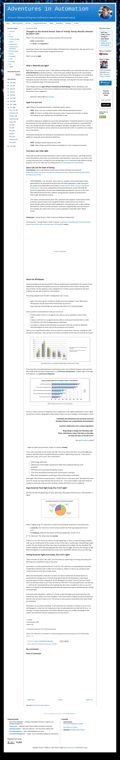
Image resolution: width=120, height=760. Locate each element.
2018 (11, 101)
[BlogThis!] (62, 641)
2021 (11, 92)
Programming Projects (40, 23)
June (10, 128)
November (12, 113)
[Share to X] (64, 641)
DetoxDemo (13, 44)
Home (8, 23)
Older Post (89, 700)
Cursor (11, 42)
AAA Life (11, 31)
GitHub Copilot (13, 51)
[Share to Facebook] (66, 641)
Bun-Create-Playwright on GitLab (73, 724)
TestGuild (12, 61)
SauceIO (67, 160)
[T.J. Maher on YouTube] (103, 54)
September (12, 119)
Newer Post (31, 700)
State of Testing (64, 404)
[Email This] (60, 641)
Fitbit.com (31, 636)
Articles (107, 76)
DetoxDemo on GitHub (70, 727)
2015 (11, 146)
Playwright (12, 56)
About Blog (59, 23)
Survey (51, 363)
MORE (32, 211)
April (10, 134)
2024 (11, 89)
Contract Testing (14, 39)
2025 (11, 86)
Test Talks (54, 644)
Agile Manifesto (83, 440)
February (12, 139)
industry (33, 644)
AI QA (11, 37)
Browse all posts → (71, 713)
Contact (76, 23)
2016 (11, 107)
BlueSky (106, 74)
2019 (11, 98)
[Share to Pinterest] (68, 641)
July (10, 125)
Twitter (102, 76)
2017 (11, 104)
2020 (11, 95)
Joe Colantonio (40, 644)
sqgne (11, 66)
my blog (51, 97)
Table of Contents (17, 23)
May (10, 131)
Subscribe (106, 105)
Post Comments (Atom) (42, 705)
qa (10, 64)
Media (51, 23)
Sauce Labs (48, 644)
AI (10, 34)
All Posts (28, 23)
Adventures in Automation (48, 9)
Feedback (68, 23)
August (11, 122)
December (12, 110)
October (12, 116)
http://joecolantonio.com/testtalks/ (71, 163)
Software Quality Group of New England (106, 43)
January (11, 142)
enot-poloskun (70, 747)
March (11, 136)
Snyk (10, 59)
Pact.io (11, 54)
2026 (11, 82)
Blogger (85, 747)
